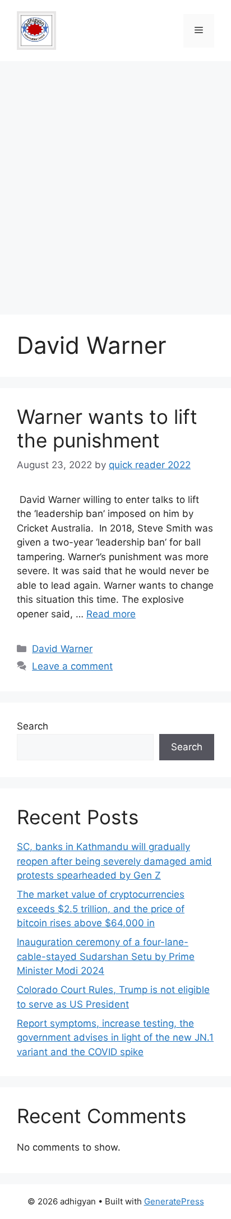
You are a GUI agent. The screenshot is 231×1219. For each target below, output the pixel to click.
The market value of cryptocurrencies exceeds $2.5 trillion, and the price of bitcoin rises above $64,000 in (100, 909)
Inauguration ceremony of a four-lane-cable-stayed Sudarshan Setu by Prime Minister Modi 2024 (106, 956)
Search (32, 726)
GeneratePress (174, 1201)
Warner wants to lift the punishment (107, 428)
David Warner (62, 648)
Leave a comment (72, 666)
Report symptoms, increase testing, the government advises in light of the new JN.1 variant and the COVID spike (115, 1038)
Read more (111, 614)
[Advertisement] (115, 182)
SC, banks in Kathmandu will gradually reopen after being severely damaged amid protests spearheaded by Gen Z (114, 861)
